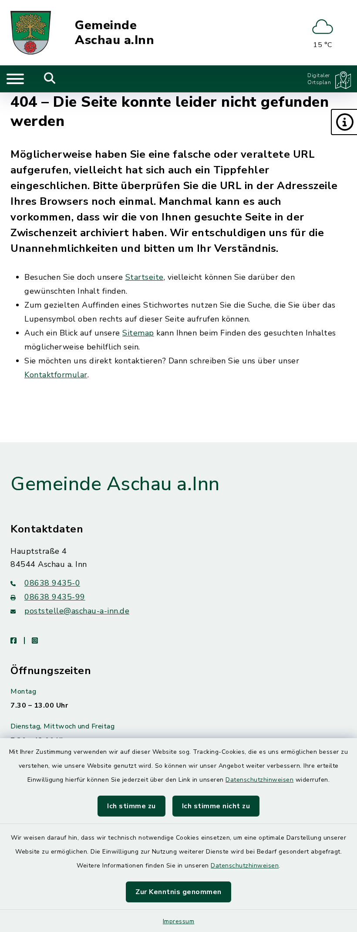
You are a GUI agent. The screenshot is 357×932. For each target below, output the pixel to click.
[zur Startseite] (30, 32)
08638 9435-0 (52, 583)
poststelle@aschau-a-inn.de (76, 611)
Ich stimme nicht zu (216, 806)
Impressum (179, 921)
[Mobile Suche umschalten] (49, 78)
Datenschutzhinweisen (259, 780)
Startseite (144, 277)
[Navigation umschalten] (15, 79)
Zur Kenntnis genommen (178, 892)
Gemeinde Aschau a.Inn (114, 33)
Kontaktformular (56, 374)
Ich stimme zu (131, 806)
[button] (344, 122)
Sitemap (138, 333)
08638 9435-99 (54, 597)
